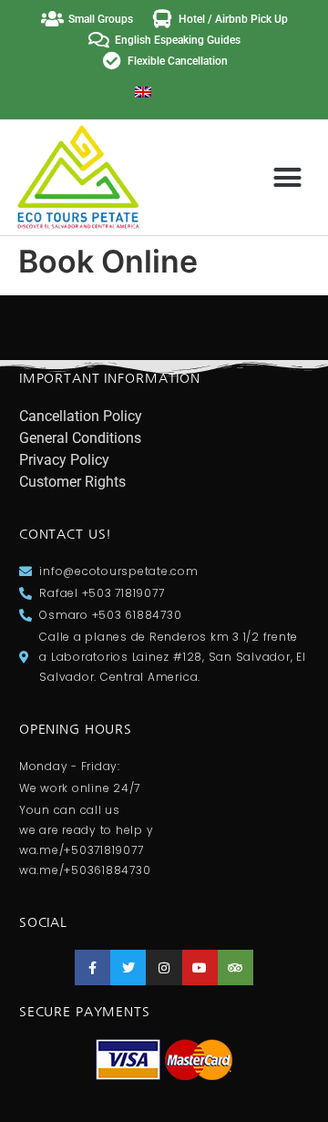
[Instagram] (163, 967)
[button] (287, 178)
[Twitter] (128, 967)
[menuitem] (143, 90)
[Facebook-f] (92, 967)
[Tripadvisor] (235, 967)
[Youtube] (200, 967)
